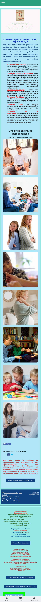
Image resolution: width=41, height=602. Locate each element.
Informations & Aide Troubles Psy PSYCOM (20, 586)
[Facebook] (8, 454)
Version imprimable (11, 493)
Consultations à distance (20, 543)
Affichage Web (34, 495)
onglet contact (24, 532)
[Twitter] (12, 454)
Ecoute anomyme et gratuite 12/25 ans (20, 577)
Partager (7, 444)
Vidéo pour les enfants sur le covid (20, 480)
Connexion (35, 493)
